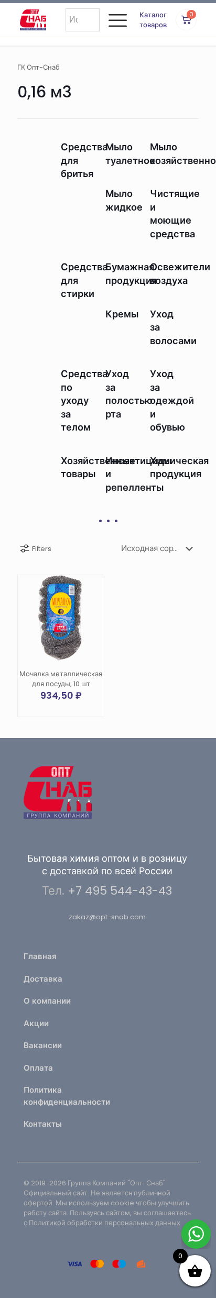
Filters (41, 549)
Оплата (38, 1067)
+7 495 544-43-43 (120, 891)
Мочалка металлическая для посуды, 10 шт (60, 679)
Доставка (43, 978)
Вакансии (43, 1045)
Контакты (43, 1123)
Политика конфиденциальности (63, 1095)
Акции (36, 1023)
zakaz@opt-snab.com (107, 917)
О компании (47, 1000)
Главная (40, 956)
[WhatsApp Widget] (196, 1234)
